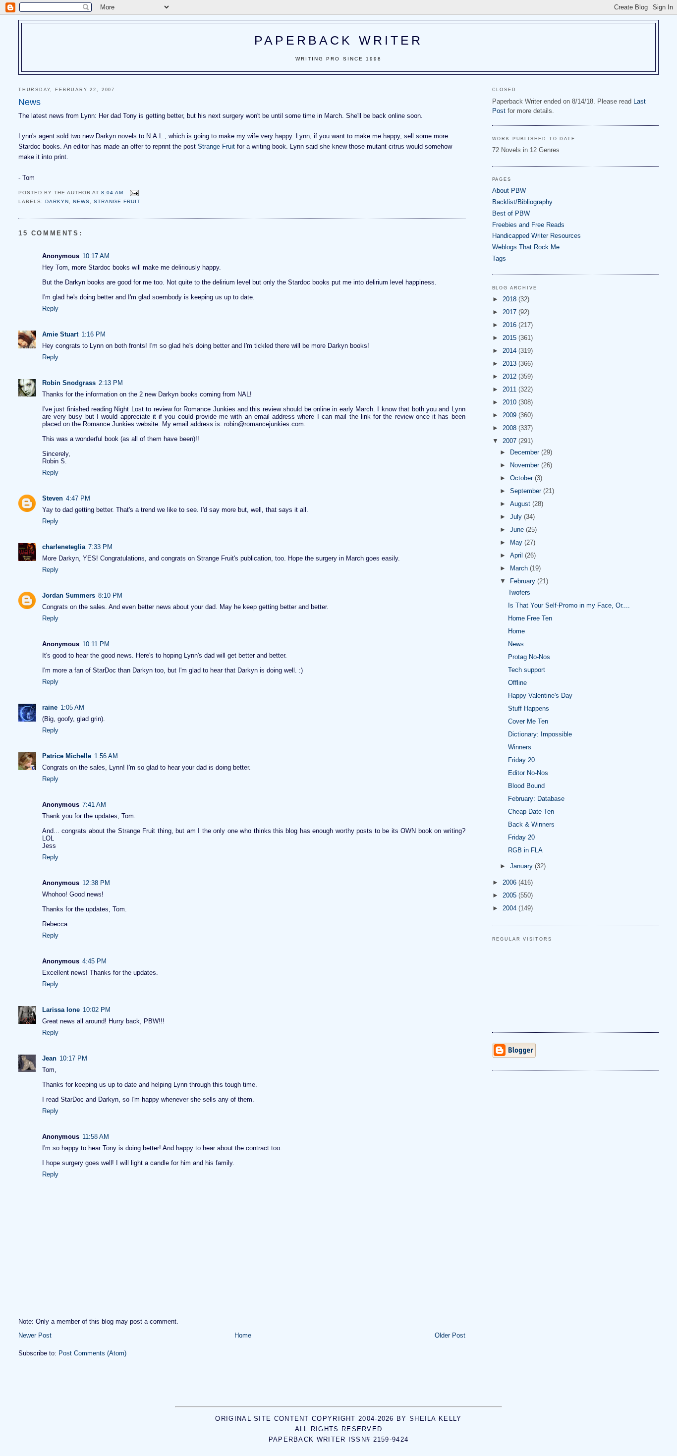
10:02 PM (97, 1009)
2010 (510, 402)
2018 (510, 299)
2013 (510, 363)
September (526, 491)
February (523, 581)
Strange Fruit (216, 146)
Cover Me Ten (528, 721)
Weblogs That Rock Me (526, 247)
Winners (519, 747)
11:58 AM (95, 1136)
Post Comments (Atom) (92, 1353)
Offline (517, 682)
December (525, 452)
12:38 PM (96, 883)
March (520, 568)
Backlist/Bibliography (522, 202)
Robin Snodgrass (69, 383)
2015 (510, 337)
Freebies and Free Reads (528, 224)
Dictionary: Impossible (540, 734)
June (518, 529)
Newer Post (35, 1335)
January (522, 866)
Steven (52, 498)
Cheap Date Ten (531, 811)
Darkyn (57, 201)
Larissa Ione (61, 1009)
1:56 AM (106, 756)
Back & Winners (531, 824)
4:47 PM (78, 498)
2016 (510, 325)
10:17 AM (96, 256)
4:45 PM (94, 961)
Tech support (526, 669)
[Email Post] (134, 192)
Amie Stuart (60, 334)
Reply (50, 308)
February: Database (536, 798)
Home (242, 1335)
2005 (510, 895)
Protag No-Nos (529, 657)
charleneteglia (63, 547)
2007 (510, 441)
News (516, 644)
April (517, 555)
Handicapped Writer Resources (536, 235)
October (522, 478)
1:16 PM (93, 334)
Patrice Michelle (66, 756)
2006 (510, 882)
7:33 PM (100, 547)
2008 (510, 428)
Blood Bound (526, 785)
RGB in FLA (525, 850)
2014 (510, 350)
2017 (510, 312)
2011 (510, 389)
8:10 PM (110, 595)
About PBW (509, 190)
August (521, 503)
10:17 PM (73, 1058)
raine (49, 707)
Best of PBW (511, 213)
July (517, 516)
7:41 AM (94, 804)
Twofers (519, 592)
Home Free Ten (530, 618)
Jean (49, 1058)
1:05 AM (72, 707)
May (517, 542)
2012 (510, 376)
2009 (510, 415)
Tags (499, 258)
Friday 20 (521, 760)
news (81, 201)
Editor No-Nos (528, 773)
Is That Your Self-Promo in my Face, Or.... (569, 605)
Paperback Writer (338, 40)
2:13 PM (111, 383)
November (525, 465)
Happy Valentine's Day (540, 695)
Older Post (450, 1335)
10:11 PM (96, 644)
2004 (510, 908)
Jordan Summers (68, 595)
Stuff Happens (528, 708)
